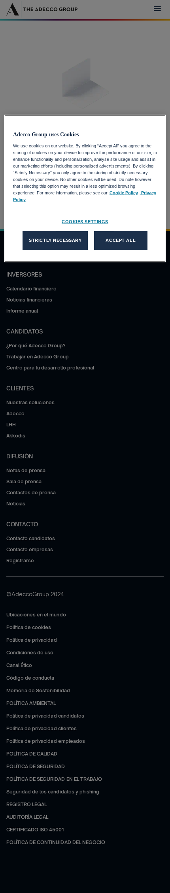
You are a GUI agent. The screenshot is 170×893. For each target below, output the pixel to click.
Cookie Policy (124, 192)
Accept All (121, 240)
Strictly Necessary (55, 240)
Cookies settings (85, 221)
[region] (85, 188)
